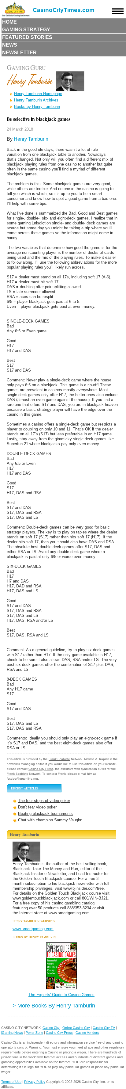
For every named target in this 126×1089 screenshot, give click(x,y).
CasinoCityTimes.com (63, 10)
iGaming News (12, 1032)
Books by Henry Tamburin (37, 106)
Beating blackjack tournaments (45, 813)
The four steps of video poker (44, 800)
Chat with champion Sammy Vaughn (50, 820)
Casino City (51, 1028)
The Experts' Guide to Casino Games (61, 994)
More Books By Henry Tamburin (56, 1005)
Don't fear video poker (37, 807)
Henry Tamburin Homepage (38, 93)
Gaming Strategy (26, 29)
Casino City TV (104, 1028)
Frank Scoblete (59, 759)
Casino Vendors (87, 1032)
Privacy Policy (34, 1081)
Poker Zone (34, 1032)
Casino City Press (40, 768)
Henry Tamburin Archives (36, 100)
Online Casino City (76, 1028)
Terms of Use (11, 1081)
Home (9, 22)
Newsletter (19, 52)
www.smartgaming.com (33, 929)
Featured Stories (27, 37)
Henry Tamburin (31, 139)
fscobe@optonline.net (22, 778)
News (9, 45)
